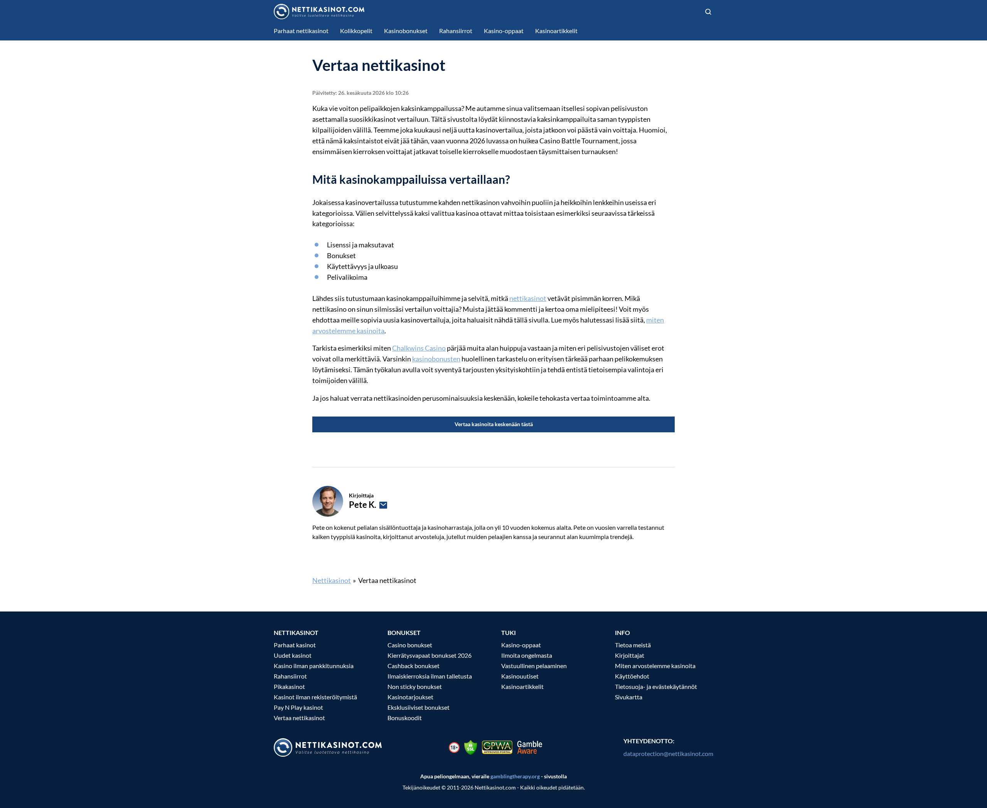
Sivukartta (628, 696)
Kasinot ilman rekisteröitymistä (315, 696)
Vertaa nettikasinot (299, 717)
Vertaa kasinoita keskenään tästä (494, 424)
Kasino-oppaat (521, 644)
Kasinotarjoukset (410, 696)
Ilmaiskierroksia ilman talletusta (429, 676)
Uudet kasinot (293, 655)
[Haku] (708, 12)
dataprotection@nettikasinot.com (668, 753)
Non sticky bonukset (414, 686)
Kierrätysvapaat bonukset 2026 (429, 655)
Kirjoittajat (629, 655)
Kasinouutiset (520, 676)
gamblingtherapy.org (515, 776)
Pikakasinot (289, 686)
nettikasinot (527, 298)
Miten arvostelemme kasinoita (655, 665)
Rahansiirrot (290, 676)
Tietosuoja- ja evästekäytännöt (656, 686)
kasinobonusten (436, 358)
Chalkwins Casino (419, 348)
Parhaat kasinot (295, 644)
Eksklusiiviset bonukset (418, 707)
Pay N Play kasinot (298, 707)
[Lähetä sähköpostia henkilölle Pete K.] (383, 505)
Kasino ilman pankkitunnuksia (314, 665)
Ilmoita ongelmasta (526, 655)
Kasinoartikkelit (522, 686)
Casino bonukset (409, 644)
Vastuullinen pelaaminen (534, 665)
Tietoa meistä (633, 644)
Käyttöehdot (632, 676)
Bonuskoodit (404, 717)
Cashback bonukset (413, 665)
